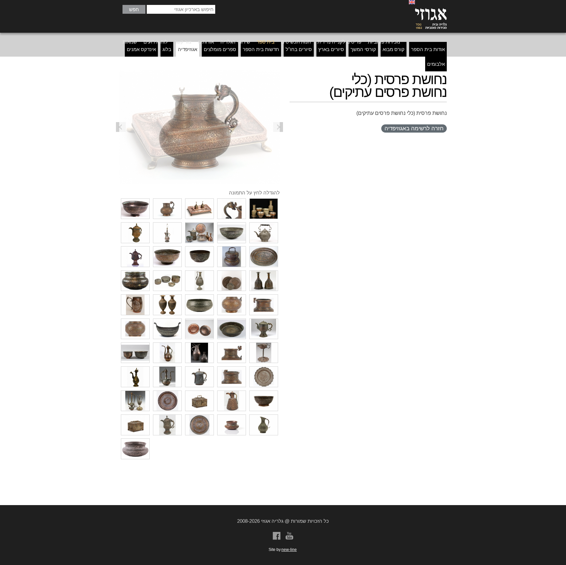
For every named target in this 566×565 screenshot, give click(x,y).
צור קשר (182, 42)
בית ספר (265, 42)
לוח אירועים (155, 42)
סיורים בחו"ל (299, 49)
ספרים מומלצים (220, 49)
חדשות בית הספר (261, 49)
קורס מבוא (394, 49)
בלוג (166, 49)
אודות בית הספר (428, 49)
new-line (289, 549)
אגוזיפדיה (187, 49)
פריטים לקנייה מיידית (339, 42)
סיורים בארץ (331, 49)
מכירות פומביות (384, 42)
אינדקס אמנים (141, 49)
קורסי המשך (363, 49)
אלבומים (436, 64)
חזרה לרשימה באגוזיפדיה (414, 128)
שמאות (130, 42)
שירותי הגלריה (235, 42)
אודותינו (206, 42)
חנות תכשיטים (296, 42)
